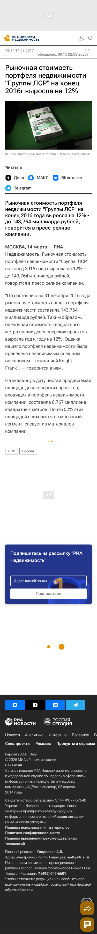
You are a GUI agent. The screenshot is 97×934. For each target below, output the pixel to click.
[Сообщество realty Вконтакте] (55, 705)
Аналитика (34, 735)
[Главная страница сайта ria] (6, 38)
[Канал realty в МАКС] (15, 705)
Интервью (58, 735)
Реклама (43, 743)
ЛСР (11, 451)
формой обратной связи (69, 868)
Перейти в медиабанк (74, 154)
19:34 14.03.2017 (19, 50)
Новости (12, 735)
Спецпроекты (17, 743)
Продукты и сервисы (75, 743)
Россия (28, 451)
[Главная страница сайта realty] (31, 38)
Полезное (80, 735)
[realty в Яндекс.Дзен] (35, 705)
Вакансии (13, 765)
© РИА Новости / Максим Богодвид (30, 154)
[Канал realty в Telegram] (75, 705)
